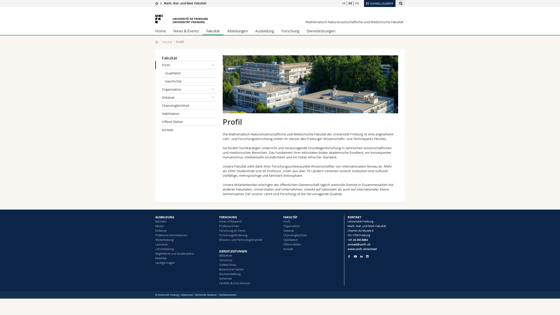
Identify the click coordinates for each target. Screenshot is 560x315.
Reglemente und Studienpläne (174, 254)
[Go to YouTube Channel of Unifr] (355, 256)
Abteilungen (237, 30)
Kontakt (167, 130)
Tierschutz (225, 260)
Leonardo (161, 244)
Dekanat (168, 97)
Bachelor (161, 221)
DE (350, 3)
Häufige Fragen (165, 263)
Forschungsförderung (233, 235)
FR (343, 3)
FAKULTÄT (290, 217)
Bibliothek (225, 255)
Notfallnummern (227, 295)
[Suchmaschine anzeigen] (401, 3)
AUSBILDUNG (164, 217)
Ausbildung (264, 30)
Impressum (187, 295)
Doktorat (160, 231)
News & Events (186, 30)
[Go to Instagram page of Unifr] (367, 256)
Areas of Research (230, 221)
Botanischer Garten (231, 269)
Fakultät (213, 30)
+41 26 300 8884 (358, 240)
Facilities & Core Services (234, 283)
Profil (166, 65)
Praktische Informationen (171, 235)
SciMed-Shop (227, 265)
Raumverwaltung (230, 274)
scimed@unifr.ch (359, 244)
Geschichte (173, 81)
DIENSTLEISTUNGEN (233, 251)
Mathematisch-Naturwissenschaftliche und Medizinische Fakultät (354, 22)
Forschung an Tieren (232, 231)
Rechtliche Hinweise (206, 295)
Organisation (171, 89)
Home (160, 30)
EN (357, 3)
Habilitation (170, 113)
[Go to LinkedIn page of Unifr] (361, 256)
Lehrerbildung (164, 249)
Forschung (290, 30)
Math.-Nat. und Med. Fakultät (185, 3)
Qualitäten (173, 73)
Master (159, 226)
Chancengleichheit (175, 105)
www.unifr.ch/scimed (362, 249)
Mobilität (160, 258)
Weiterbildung (164, 240)
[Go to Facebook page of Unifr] (349, 256)
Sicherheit (225, 278)
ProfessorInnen (229, 226)
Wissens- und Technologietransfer (241, 240)
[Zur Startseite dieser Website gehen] (156, 42)
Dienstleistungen (321, 30)
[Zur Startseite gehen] (156, 3)
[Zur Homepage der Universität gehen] (181, 19)
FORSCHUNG (228, 217)
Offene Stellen (172, 121)
